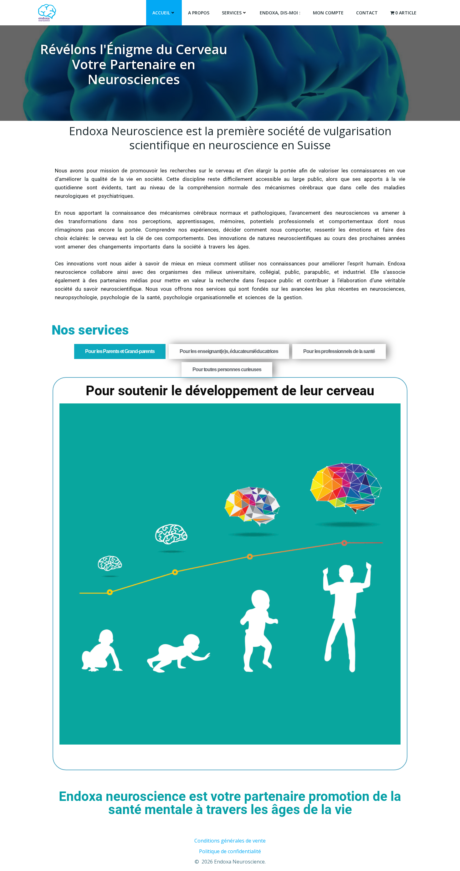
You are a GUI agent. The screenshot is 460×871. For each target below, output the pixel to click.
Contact (367, 13)
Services (232, 13)
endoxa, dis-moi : (280, 13)
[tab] (120, 351)
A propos (198, 13)
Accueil (161, 13)
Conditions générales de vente (230, 840)
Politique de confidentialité (230, 851)
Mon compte (328, 13)
